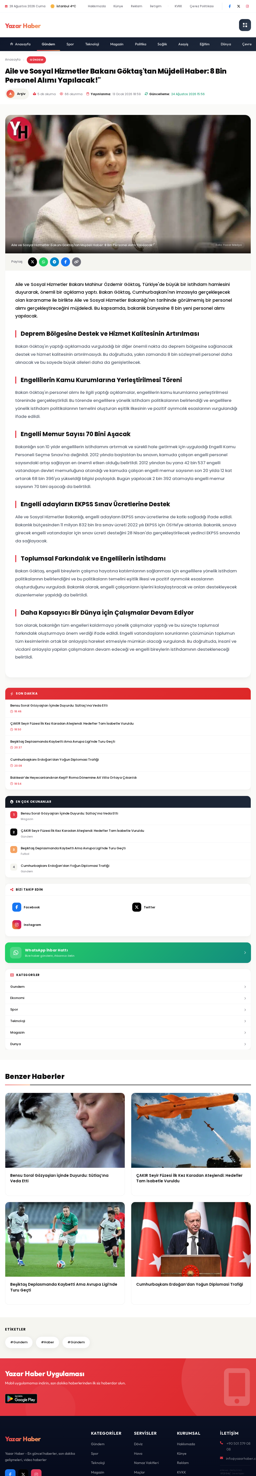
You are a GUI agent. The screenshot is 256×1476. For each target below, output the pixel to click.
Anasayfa (22, 44)
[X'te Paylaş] (32, 261)
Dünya (226, 44)
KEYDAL (225, 1473)
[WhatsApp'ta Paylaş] (43, 261)
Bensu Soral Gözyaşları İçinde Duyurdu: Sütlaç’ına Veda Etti (59, 705)
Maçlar (139, 1472)
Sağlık (162, 44)
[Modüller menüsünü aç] (245, 25)
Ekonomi (17, 998)
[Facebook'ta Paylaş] (65, 261)
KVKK (178, 6)
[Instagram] (247, 6)
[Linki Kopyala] (76, 261)
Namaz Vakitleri (146, 1462)
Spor (70, 44)
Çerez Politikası (202, 6)
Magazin (117, 44)
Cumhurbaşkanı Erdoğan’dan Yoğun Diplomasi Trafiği (54, 759)
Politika (140, 44)
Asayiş (183, 44)
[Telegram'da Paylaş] (54, 261)
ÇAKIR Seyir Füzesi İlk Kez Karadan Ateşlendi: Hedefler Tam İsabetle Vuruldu (72, 723)
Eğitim (205, 44)
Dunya (15, 1044)
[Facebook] (230, 6)
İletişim (156, 6)
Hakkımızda (97, 6)
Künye (118, 6)
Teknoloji (92, 44)
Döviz (138, 1444)
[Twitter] (238, 6)
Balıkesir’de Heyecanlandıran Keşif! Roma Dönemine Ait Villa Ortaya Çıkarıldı (73, 777)
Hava (138, 1453)
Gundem (17, 986)
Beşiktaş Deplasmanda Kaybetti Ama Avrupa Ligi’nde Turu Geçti (62, 741)
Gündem (48, 44)
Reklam (136, 6)
